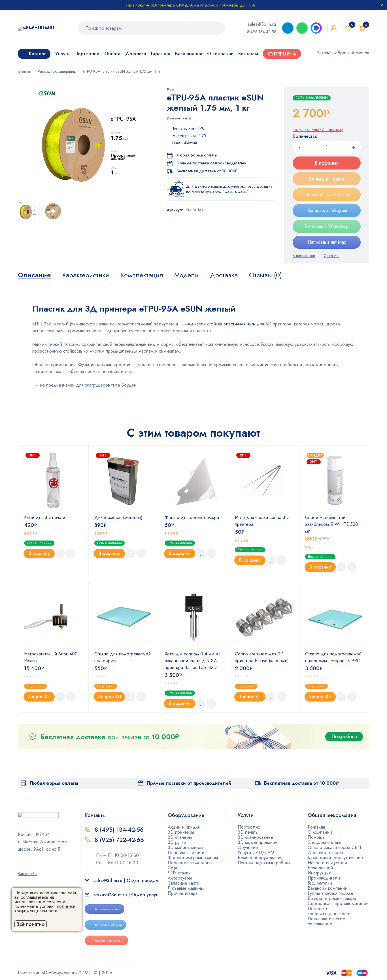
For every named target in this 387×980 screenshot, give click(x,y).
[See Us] (29, 866)
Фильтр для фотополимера (192, 517)
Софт (172, 868)
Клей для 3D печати (44, 517)
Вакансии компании (327, 888)
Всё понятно (30, 924)
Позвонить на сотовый (327, 194)
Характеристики (85, 275)
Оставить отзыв (179, 118)
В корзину (327, 163)
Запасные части (183, 883)
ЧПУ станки (179, 873)
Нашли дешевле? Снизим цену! (318, 129)
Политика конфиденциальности (329, 911)
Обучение (248, 847)
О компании (320, 832)
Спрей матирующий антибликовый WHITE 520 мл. (331, 524)
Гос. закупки (320, 883)
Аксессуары (180, 878)
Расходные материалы (57, 71)
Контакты (316, 827)
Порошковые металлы (190, 862)
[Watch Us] (20, 866)
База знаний (320, 868)
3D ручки (177, 842)
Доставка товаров (325, 852)
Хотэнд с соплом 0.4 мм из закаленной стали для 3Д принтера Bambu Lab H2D (192, 661)
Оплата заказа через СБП (334, 847)
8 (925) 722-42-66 (120, 840)
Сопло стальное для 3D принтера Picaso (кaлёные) (262, 657)
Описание (34, 275)
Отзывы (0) (265, 275)
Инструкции (319, 873)
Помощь (316, 837)
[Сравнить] (331, 255)
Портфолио (249, 827)
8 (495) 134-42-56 (119, 829)
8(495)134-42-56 (262, 32)
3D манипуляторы (185, 847)
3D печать (248, 832)
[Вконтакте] (38, 866)
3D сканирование (255, 837)
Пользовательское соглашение (326, 921)
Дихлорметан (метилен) (118, 517)
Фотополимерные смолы (193, 857)
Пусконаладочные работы (264, 862)
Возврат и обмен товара (332, 898)
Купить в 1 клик (326, 179)
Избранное (352, 24)
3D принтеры (181, 832)
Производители (324, 878)
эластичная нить (238, 324)
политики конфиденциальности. (44, 908)
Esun (170, 90)
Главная (24, 71)
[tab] (34, 275)
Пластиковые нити (186, 852)
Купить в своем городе (330, 893)
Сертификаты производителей (338, 903)
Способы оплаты (324, 842)
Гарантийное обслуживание (335, 857)
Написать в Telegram (327, 210)
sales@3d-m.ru (262, 24)
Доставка (224, 275)
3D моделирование (258, 842)
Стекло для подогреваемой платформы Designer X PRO (333, 657)
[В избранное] (304, 255)
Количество (305, 137)
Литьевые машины (186, 888)
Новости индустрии (327, 862)
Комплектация (141, 275)
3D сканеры (180, 837)
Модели (186, 275)
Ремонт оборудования (260, 857)
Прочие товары (183, 893)
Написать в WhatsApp (326, 226)
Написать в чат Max (327, 242)
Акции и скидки (184, 827)
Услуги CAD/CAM (256, 852)
